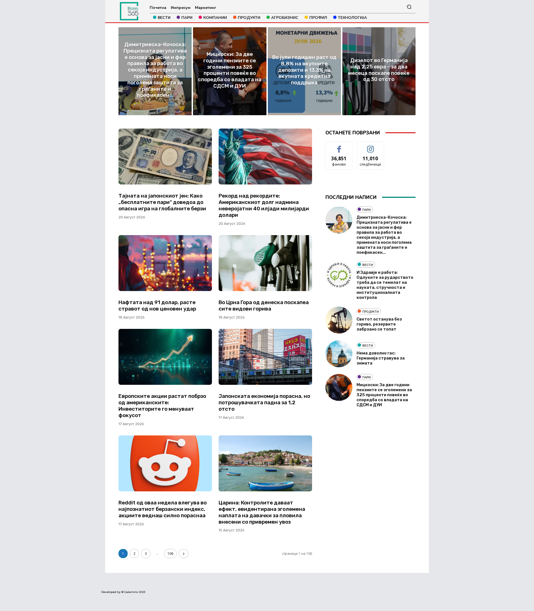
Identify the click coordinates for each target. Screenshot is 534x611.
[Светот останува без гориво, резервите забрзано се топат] (338, 320)
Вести (367, 265)
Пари (366, 210)
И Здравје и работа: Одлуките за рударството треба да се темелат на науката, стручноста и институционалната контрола (385, 285)
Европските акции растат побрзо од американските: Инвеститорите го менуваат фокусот (162, 405)
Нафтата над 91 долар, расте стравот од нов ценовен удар (157, 305)
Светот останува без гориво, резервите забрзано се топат (379, 324)
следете (370, 146)
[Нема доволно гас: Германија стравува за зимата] (338, 353)
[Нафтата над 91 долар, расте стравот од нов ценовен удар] (165, 263)
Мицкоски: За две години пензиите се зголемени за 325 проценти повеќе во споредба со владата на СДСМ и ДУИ (384, 394)
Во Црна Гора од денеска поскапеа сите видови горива (264, 305)
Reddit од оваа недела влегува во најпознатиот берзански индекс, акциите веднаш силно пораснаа (162, 509)
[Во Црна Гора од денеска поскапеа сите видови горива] (265, 263)
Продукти (370, 312)
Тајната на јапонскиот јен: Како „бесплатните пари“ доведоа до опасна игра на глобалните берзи (162, 202)
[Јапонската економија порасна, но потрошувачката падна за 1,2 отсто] (265, 357)
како (339, 146)
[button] (409, 6)
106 (170, 553)
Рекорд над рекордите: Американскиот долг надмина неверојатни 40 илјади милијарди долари (264, 205)
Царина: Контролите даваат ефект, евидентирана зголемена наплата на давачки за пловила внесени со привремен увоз (262, 512)
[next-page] (183, 553)
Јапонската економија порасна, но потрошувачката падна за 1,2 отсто (264, 402)
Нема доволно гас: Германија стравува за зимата (381, 358)
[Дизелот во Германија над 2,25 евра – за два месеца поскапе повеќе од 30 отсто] (379, 71)
